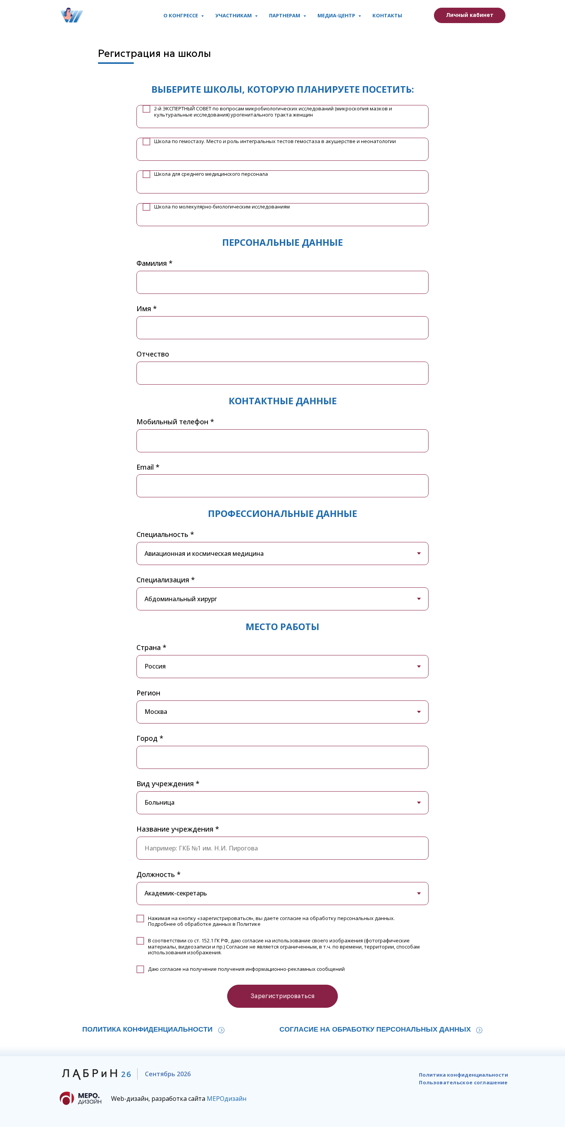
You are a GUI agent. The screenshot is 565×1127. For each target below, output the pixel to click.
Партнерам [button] (285, 15)
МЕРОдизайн (226, 1098)
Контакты (387, 15)
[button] (147, 1029)
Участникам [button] (234, 15)
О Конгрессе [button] (181, 15)
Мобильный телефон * (175, 421)
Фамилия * (154, 263)
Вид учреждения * (167, 783)
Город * (149, 738)
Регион (148, 692)
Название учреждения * (177, 829)
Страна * (151, 647)
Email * (148, 467)
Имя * (146, 308)
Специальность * (165, 534)
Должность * (158, 874)
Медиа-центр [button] (336, 15)
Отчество (152, 353)
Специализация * (165, 579)
